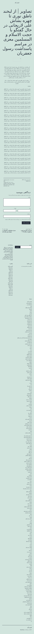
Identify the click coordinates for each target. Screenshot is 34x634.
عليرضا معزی (10, 184)
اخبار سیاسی (30, 336)
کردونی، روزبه (29, 551)
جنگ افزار (30, 429)
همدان (31, 610)
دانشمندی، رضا (29, 464)
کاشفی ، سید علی (29, 547)
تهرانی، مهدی (29, 422)
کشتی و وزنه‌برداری (28, 559)
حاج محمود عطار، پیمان (28, 435)
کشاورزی (30, 557)
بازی (31, 392)
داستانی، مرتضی (29, 462)
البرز (31, 369)
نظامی (31, 607)
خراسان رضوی (29, 453)
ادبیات (31, 346)
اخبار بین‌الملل (29, 327)
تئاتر (31, 411)
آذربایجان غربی (29, 304)
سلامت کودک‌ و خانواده (28, 506)
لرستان (30, 568)
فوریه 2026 (11, 275)
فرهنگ (31, 533)
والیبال (31, 615)
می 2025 (11, 288)
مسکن (31, 583)
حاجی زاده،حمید (29, 438)
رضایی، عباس (29, 482)
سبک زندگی (30, 496)
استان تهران (30, 352)
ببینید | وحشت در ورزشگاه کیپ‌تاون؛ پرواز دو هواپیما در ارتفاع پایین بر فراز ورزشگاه (8, 248)
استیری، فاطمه (29, 354)
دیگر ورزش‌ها (29, 476)
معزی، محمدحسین (29, 589)
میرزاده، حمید (29, 603)
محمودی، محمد (29, 574)
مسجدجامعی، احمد (28, 582)
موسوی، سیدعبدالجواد (28, 597)
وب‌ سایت (29, 213)
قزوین (31, 544)
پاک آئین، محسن (29, 405)
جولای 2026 (11, 267)
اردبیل (31, 348)
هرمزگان (30, 609)
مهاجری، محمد (29, 592)
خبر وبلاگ (30, 452)
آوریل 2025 (11, 290)
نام (30, 208)
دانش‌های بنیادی (29, 465)
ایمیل (15, 208)
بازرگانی (30, 390)
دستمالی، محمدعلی (28, 468)
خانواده (30, 449)
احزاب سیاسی (6, 182)
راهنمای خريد (29, 479)
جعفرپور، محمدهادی (28, 423)
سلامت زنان (30, 505)
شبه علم (30, 515)
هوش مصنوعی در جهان (28, 613)
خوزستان (30, 458)
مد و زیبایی (30, 577)
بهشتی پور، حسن (29, 399)
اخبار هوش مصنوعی (28, 343)
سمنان (31, 509)
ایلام (31, 381)
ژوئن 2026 (11, 269)
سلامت (30, 502)
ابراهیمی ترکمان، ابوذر (28, 316)
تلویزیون (30, 420)
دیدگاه (29, 197)
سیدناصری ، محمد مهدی (28, 511)
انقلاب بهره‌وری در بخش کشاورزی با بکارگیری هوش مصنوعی (8, 251)
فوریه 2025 (11, 293)
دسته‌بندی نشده (29, 470)
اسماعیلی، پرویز (29, 360)
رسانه (31, 481)
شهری (31, 517)
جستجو (30, 245)
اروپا (31, 349)
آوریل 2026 (11, 272)
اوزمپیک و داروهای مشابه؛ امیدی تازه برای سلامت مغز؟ (8, 257)
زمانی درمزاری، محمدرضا (27, 488)
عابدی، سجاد (30, 526)
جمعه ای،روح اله (29, 428)
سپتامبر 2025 (10, 282)
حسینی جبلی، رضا (29, 441)
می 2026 (11, 270)
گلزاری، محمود (29, 562)
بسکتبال (30, 398)
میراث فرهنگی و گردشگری (27, 601)
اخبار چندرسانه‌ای (6, 179)
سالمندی (30, 493)
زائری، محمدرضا (29, 487)
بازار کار (30, 387)
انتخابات (30, 373)
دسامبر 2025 (10, 278)
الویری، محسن (29, 372)
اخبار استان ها (29, 321)
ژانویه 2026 (11, 276)
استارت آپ (30, 351)
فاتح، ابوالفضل (29, 530)
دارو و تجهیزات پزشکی (28, 461)
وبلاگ (31, 616)
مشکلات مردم (29, 585)
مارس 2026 (10, 273)
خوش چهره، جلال (29, 459)
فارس (31, 532)
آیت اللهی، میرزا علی (28, 315)
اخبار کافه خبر (29, 342)
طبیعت (31, 523)
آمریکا (31, 312)
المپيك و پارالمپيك (29, 370)
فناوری (31, 536)
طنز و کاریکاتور (29, 524)
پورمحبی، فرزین (29, 410)
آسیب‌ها (30, 309)
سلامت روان (30, 503)
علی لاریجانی (5, 185)
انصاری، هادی (29, 378)
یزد (31, 621)
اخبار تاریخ (30, 328)
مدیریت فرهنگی (29, 579)
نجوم (31, 606)
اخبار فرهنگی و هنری (28, 340)
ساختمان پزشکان (29, 491)
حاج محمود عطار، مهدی (28, 437)
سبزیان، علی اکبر (29, 494)
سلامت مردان (29, 508)
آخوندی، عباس (29, 301)
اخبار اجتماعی (29, 319)
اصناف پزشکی (29, 363)
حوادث (31, 444)
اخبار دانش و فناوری (28, 331)
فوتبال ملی (30, 539)
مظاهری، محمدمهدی (28, 588)
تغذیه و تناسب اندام (28, 419)
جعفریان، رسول (29, 426)
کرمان (31, 553)
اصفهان (30, 361)
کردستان (30, 550)
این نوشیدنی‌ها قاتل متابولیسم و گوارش (7, 259)
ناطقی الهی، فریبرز (28, 604)
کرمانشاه (30, 554)
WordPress (22, 629)
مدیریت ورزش (29, 580)
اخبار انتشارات (29, 324)
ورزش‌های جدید (29, 618)
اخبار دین (30, 333)
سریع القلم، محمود (29, 500)
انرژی (31, 375)
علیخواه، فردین (29, 529)
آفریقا (31, 310)
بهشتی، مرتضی (29, 401)
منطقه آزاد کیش (29, 591)
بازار (31, 384)
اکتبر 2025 (11, 281)
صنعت (31, 521)
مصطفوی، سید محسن (28, 586)
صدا (31, 520)
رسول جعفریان (9, 183)
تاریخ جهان (30, 416)
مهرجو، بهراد (30, 594)
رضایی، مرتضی (29, 484)
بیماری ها (30, 404)
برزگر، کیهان (30, 396)
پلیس (31, 408)
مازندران (30, 571)
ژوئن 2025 (11, 287)
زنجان (31, 490)
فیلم (31, 542)
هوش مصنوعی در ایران (28, 612)
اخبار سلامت (30, 334)
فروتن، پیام (30, 535)
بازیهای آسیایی (29, 393)
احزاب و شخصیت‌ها (28, 318)
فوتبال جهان (30, 538)
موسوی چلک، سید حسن (28, 595)
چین (31, 434)
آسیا (31, 306)
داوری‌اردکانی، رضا (29, 467)
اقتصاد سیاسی (29, 364)
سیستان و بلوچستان (28, 512)
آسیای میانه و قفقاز (28, 307)
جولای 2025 (11, 285)
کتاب (31, 548)
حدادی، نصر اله (29, 440)
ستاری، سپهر (29, 497)
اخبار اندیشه (30, 325)
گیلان (31, 565)
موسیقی (30, 598)
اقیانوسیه (30, 367)
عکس (31, 527)
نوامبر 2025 (11, 279)
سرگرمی (30, 499)
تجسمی (30, 417)
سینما (31, 514)
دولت (31, 473)
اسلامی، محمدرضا (29, 357)
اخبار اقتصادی (29, 322)
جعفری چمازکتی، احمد (28, 425)
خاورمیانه (30, 450)
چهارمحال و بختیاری (28, 432)
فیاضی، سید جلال (29, 541)
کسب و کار (30, 556)
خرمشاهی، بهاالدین (28, 455)
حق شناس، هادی (29, 443)
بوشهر (31, 402)
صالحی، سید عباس (29, 518)
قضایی (31, 545)
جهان (31, 431)
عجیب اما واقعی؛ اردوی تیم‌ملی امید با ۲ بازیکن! (9, 255)
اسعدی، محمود (29, 355)
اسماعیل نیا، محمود (28, 358)
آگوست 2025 (10, 284)
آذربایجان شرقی (29, 303)
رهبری (31, 485)
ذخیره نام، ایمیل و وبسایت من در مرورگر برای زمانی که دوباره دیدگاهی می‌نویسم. (17, 219)
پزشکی (30, 407)
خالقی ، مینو (30, 446)
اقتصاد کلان (30, 366)
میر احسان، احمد (29, 600)
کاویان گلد (17, 2)
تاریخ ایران (30, 414)
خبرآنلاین (13, 183)
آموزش (30, 313)
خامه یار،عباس (29, 447)
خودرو (31, 456)
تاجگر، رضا (30, 413)
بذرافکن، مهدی (29, 395)
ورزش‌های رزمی (29, 619)
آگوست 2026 (10, 266)
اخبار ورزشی (29, 345)
